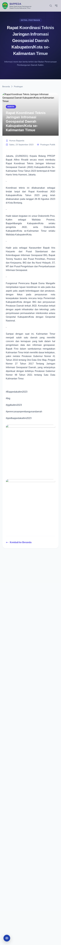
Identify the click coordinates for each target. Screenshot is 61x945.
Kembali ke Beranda (20, 542)
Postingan (18, 86)
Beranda (6, 86)
